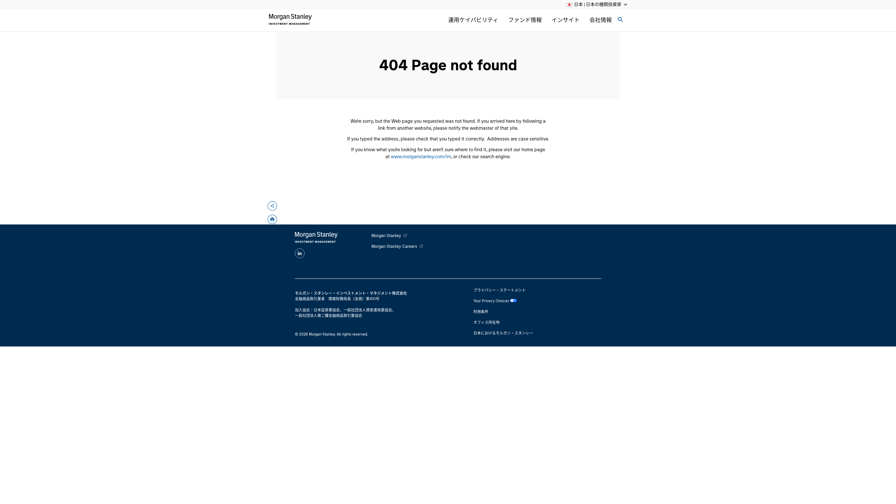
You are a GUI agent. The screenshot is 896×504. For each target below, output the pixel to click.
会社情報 (600, 20)
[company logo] (290, 19)
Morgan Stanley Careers (394, 246)
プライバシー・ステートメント (499, 290)
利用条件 (480, 311)
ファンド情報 (525, 20)
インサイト (566, 20)
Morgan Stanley (386, 235)
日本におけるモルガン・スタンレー (503, 333)
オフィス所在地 (486, 322)
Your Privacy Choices (491, 301)
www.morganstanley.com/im (421, 156)
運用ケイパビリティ (473, 20)
